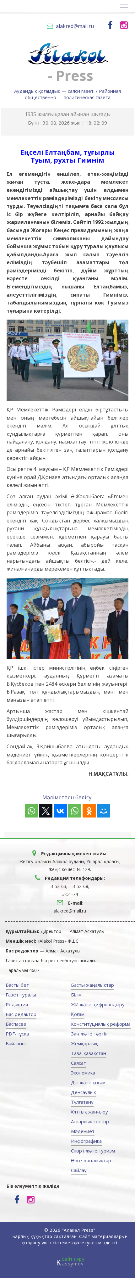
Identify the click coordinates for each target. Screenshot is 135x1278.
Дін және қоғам (88, 1082)
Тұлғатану (82, 1102)
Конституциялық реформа (101, 1024)
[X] (45, 811)
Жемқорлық (84, 1043)
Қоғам (77, 1014)
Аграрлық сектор (90, 1121)
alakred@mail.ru (75, 26)
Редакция (17, 1004)
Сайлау (79, 1170)
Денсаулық (83, 1092)
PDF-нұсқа (17, 1033)
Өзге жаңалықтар (91, 1160)
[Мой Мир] (103, 811)
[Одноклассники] (89, 811)
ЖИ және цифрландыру (98, 1004)
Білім (76, 994)
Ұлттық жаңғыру (89, 1111)
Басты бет (17, 985)
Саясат (78, 1063)
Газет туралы (21, 994)
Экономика (83, 1072)
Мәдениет (82, 1131)
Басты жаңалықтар (92, 985)
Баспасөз (16, 1024)
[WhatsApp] (31, 811)
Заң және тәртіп (89, 1033)
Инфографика (86, 1141)
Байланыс (17, 1043)
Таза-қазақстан (88, 1053)
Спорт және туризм (93, 1150)
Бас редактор (21, 1014)
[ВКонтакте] (60, 811)
